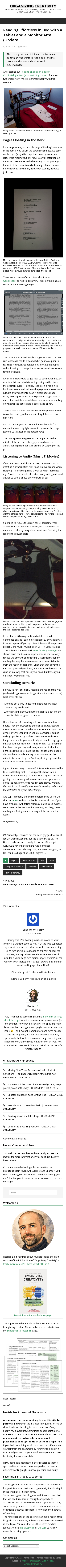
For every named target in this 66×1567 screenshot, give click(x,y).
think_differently (13, 872)
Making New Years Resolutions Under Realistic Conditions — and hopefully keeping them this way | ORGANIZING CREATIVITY (30, 1074)
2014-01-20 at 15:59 (33, 1010)
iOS (42, 860)
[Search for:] (33, 1192)
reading (32, 866)
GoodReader (9, 280)
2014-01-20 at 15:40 (33, 934)
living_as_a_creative (14, 866)
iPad (52, 860)
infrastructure (29, 860)
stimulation (47, 866)
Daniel (23, 46)
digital (14, 860)
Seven (14, 800)
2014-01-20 (11, 46)
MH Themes (37, 1557)
